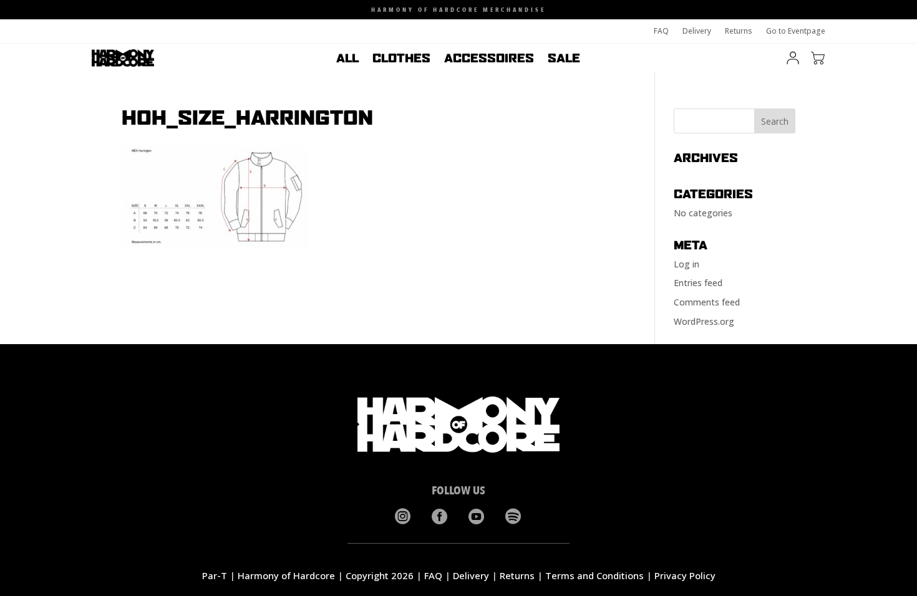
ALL (347, 59)
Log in (686, 264)
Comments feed (707, 302)
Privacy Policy (685, 575)
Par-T (214, 575)
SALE (564, 59)
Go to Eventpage (795, 31)
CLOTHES (401, 59)
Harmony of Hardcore (286, 575)
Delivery (696, 31)
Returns (738, 31)
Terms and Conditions (594, 575)
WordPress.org (704, 321)
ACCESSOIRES (489, 59)
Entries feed (698, 283)
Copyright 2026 (380, 575)
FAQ (661, 31)
